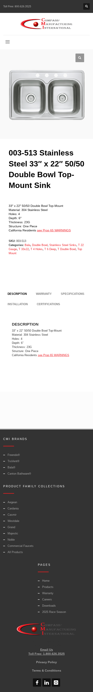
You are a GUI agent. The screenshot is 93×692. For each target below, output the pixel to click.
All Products (15, 552)
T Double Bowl (67, 249)
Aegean (12, 502)
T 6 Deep (50, 249)
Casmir (12, 514)
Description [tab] (17, 293)
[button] (79, 58)
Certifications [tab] (48, 304)
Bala (27, 245)
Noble (11, 539)
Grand (11, 527)
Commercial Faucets (21, 545)
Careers (47, 599)
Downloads (49, 605)
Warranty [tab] (44, 293)
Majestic (13, 533)
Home (46, 580)
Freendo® (14, 455)
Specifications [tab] (72, 293)
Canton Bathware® (19, 473)
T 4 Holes (36, 249)
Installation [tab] (18, 304)
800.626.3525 (23, 6)
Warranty (47, 593)
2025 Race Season (54, 612)
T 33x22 (24, 249)
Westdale (13, 521)
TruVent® (13, 461)
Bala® (11, 467)
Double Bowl (40, 245)
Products (47, 587)
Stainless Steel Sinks (62, 245)
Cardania (13, 508)
